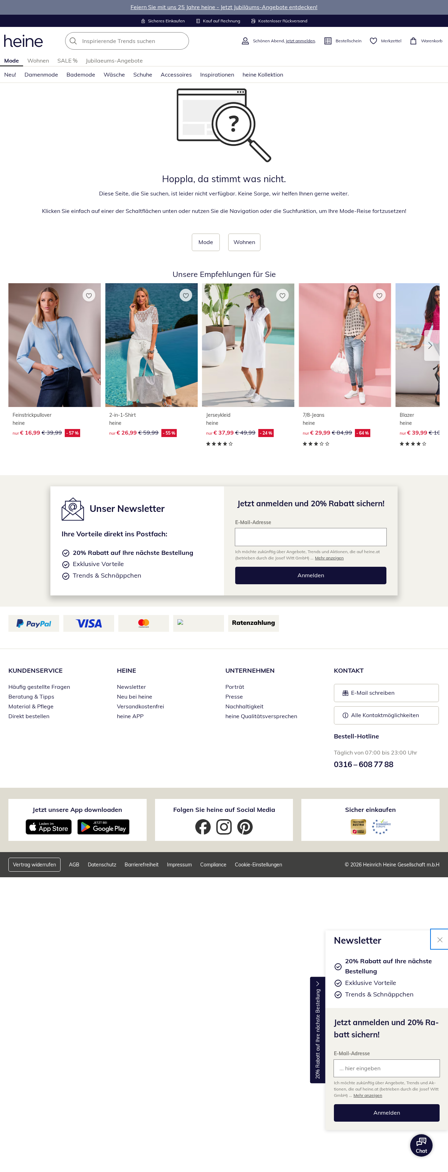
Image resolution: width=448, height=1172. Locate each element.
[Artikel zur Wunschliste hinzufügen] (89, 295)
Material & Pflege (31, 706)
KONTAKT (349, 670)
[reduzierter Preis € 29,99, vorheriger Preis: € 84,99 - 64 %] (345, 345)
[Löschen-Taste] (181, 41)
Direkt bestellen (28, 716)
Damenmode (41, 74)
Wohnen (38, 60)
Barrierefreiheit (142, 865)
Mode (11, 60)
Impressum (179, 865)
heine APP (130, 716)
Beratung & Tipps (31, 696)
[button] (432, 345)
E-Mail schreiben (368, 694)
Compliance (213, 865)
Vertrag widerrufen (34, 865)
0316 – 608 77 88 (363, 764)
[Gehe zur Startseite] (23, 41)
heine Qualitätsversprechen (261, 716)
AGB (74, 865)
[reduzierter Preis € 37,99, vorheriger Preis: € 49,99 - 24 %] (248, 345)
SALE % (67, 60)
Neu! (10, 74)
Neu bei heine (134, 696)
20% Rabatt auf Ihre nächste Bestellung (318, 1034)
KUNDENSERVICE (35, 670)
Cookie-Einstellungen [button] (258, 865)
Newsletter (131, 686)
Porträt (234, 686)
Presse (234, 696)
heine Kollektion (263, 74)
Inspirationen (217, 74)
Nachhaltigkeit (244, 706)
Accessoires (176, 74)
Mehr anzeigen (368, 1095)
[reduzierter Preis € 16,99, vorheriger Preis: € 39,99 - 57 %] (54, 345)
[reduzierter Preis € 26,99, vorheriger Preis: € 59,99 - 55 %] (151, 345)
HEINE (126, 670)
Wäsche (114, 74)
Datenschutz (102, 865)
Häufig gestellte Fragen (39, 686)
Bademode (80, 74)
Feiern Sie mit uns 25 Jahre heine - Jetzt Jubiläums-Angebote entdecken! (224, 6)
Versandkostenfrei (140, 706)
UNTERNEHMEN (250, 670)
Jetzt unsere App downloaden (77, 810)
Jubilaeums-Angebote (114, 60)
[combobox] (142, 41)
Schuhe (142, 74)
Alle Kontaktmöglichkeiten (385, 715)
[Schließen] (440, 939)
